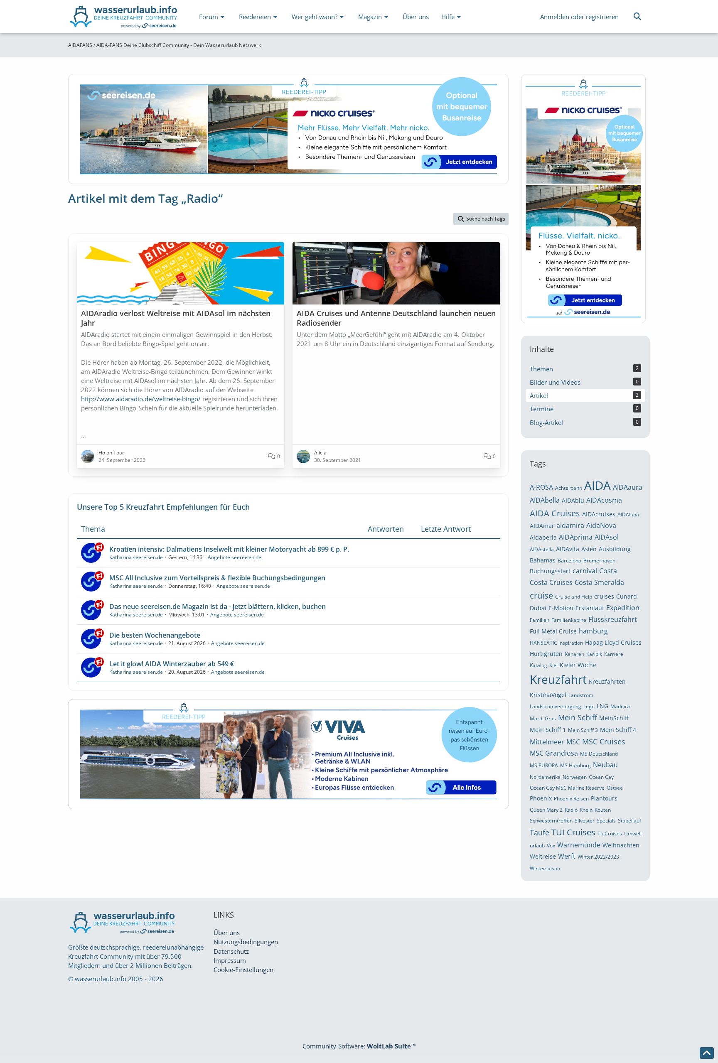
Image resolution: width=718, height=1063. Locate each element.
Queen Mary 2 (546, 809)
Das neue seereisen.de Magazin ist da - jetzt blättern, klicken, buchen (217, 606)
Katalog (538, 665)
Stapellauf (629, 820)
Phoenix (541, 798)
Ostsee (615, 787)
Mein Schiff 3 (583, 730)
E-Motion (560, 608)
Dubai (538, 608)
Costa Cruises (551, 582)
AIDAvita (567, 549)
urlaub (537, 845)
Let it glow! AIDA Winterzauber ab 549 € (171, 663)
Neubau (605, 764)
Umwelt (633, 833)
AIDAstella (542, 549)
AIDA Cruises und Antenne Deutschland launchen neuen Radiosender (396, 318)
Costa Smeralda (599, 582)
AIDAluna (628, 514)
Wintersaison (545, 868)
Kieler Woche (578, 665)
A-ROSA (541, 487)
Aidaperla (543, 537)
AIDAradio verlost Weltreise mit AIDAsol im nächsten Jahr (175, 318)
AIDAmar (542, 526)
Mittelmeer (547, 741)
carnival (585, 570)
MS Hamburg (575, 765)
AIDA (597, 485)
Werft (566, 856)
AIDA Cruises (555, 513)
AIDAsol (607, 537)
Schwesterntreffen (551, 820)
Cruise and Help (573, 596)
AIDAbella (545, 500)
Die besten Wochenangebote (154, 635)
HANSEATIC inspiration (556, 642)
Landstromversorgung (555, 706)
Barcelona (569, 560)
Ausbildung (615, 549)
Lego (589, 706)
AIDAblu (573, 500)
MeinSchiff (614, 718)
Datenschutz (231, 951)
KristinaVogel (548, 695)
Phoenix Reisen (571, 798)
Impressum (230, 960)
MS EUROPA (544, 765)
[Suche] (637, 16)
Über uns (227, 932)
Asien (589, 549)
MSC (573, 741)
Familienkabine (568, 620)
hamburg (593, 631)
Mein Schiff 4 (618, 730)
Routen (603, 809)
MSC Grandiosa (554, 753)
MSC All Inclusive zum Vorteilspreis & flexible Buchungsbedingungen (217, 577)
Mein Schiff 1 (548, 730)
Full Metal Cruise (553, 631)
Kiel (553, 665)
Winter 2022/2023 (598, 856)
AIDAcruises (598, 514)
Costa (608, 570)
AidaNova (601, 525)
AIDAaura (627, 487)
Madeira (620, 706)
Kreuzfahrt (558, 679)
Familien (539, 620)
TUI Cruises (573, 832)
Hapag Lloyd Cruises (613, 642)
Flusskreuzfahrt (612, 619)
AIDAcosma (604, 500)
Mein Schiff (577, 717)
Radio (571, 809)
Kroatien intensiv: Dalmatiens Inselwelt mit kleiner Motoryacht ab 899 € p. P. (229, 549)
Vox (551, 845)
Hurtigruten (546, 654)
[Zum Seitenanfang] (707, 1053)
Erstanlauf (589, 608)
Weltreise (543, 856)
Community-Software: (359, 1046)
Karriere (613, 654)
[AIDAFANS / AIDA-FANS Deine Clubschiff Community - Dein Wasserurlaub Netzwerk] (124, 18)
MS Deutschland (599, 753)
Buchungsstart (550, 571)
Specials (606, 820)
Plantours (604, 798)
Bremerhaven (599, 560)
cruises (604, 596)
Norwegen (575, 777)
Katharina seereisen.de (136, 557)
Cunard (626, 596)
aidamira (570, 525)
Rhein (586, 809)
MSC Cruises (603, 741)
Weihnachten (620, 845)
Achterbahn (568, 487)
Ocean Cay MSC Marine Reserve (567, 787)
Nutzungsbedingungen (246, 942)
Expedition (622, 607)
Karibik (594, 654)
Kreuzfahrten (607, 681)
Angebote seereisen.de (234, 557)
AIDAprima (576, 537)
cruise (541, 595)
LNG (602, 706)
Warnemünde (578, 844)
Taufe (539, 832)
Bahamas (543, 560)
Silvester (585, 820)
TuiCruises (610, 833)
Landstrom (580, 695)
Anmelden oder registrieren (579, 16)
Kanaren (574, 654)
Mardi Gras (543, 718)
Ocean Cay (601, 777)
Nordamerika (545, 777)
